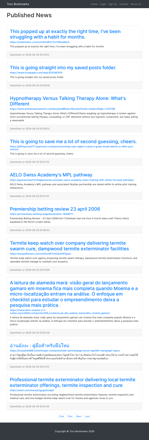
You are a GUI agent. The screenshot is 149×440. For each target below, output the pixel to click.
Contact (123, 4)
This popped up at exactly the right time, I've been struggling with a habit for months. (65, 34)
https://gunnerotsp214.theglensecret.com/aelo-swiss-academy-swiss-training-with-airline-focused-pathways (72, 179)
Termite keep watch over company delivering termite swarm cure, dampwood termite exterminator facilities (69, 245)
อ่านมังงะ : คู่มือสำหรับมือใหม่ (39, 345)
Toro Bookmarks (18, 4)
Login (103, 4)
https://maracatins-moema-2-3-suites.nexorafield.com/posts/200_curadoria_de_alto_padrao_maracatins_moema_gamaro (60, 311)
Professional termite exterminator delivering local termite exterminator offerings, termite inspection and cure (72, 382)
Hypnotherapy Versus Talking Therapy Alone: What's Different (68, 101)
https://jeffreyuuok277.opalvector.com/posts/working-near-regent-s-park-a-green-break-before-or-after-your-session (72, 148)
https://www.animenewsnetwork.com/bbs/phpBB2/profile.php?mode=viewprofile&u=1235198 (62, 108)
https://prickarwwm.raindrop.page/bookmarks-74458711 (41, 214)
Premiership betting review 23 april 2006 (55, 209)
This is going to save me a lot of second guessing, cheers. (73, 141)
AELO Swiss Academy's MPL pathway (51, 175)
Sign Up (112, 4)
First (61, 416)
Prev (70, 416)
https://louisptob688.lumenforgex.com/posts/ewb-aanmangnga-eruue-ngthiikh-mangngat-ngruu (65, 350)
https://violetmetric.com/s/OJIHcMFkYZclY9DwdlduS (39, 42)
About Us (136, 4)
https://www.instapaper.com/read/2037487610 (36, 72)
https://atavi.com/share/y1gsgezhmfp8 (32, 390)
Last (87, 416)
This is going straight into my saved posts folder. (63, 67)
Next (78, 416)
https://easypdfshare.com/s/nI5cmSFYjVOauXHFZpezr (40, 253)
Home (94, 4)
